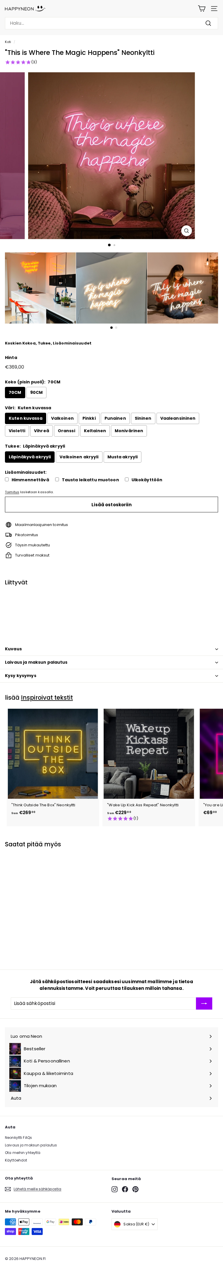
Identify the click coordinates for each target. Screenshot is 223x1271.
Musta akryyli (122, 457)
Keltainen (95, 431)
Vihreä (41, 431)
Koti (8, 42)
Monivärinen (129, 431)
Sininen (143, 418)
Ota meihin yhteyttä (22, 1152)
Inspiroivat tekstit (47, 697)
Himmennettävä (30, 480)
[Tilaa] (204, 1003)
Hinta (11, 357)
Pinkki (89, 418)
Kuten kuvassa (25, 418)
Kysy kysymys (20, 675)
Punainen (115, 418)
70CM (15, 392)
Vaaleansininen (178, 418)
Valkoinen (62, 418)
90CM (36, 392)
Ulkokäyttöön (147, 480)
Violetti (17, 431)
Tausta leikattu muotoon (90, 480)
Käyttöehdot (16, 1160)
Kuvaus (13, 649)
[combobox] (111, 23)
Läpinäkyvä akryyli (30, 457)
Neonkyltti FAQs (18, 1137)
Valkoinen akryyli (79, 457)
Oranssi (66, 431)
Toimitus (12, 492)
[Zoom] (186, 230)
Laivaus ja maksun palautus (36, 662)
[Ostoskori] (201, 8)
